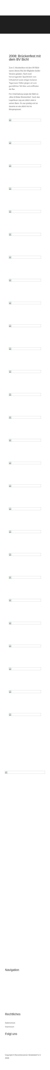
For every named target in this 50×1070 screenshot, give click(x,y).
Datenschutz (10, 1023)
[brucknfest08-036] (25, 578)
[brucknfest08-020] (25, 304)
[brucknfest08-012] (25, 555)
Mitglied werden (11, 1002)
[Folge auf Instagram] (12, 1043)
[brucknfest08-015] (25, 532)
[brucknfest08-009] (25, 601)
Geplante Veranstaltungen (15, 993)
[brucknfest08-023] (25, 395)
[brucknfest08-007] (25, 326)
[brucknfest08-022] (25, 509)
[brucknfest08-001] (25, 212)
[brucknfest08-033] (25, 281)
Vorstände (9, 988)
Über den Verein (11, 978)
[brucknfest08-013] (25, 647)
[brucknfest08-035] (25, 624)
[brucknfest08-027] (25, 121)
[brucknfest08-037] (25, 189)
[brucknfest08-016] (25, 486)
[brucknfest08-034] (25, 143)
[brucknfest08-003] (25, 166)
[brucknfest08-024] (25, 372)
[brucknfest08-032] (25, 349)
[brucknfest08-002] (25, 669)
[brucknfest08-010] (25, 715)
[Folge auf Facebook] (7, 1043)
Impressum (9, 1027)
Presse (8, 983)
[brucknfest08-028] (25, 418)
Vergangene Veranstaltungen (17, 997)
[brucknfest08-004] (25, 692)
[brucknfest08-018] (25, 235)
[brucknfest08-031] (25, 464)
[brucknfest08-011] (25, 441)
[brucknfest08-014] (25, 258)
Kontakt (8, 1007)
